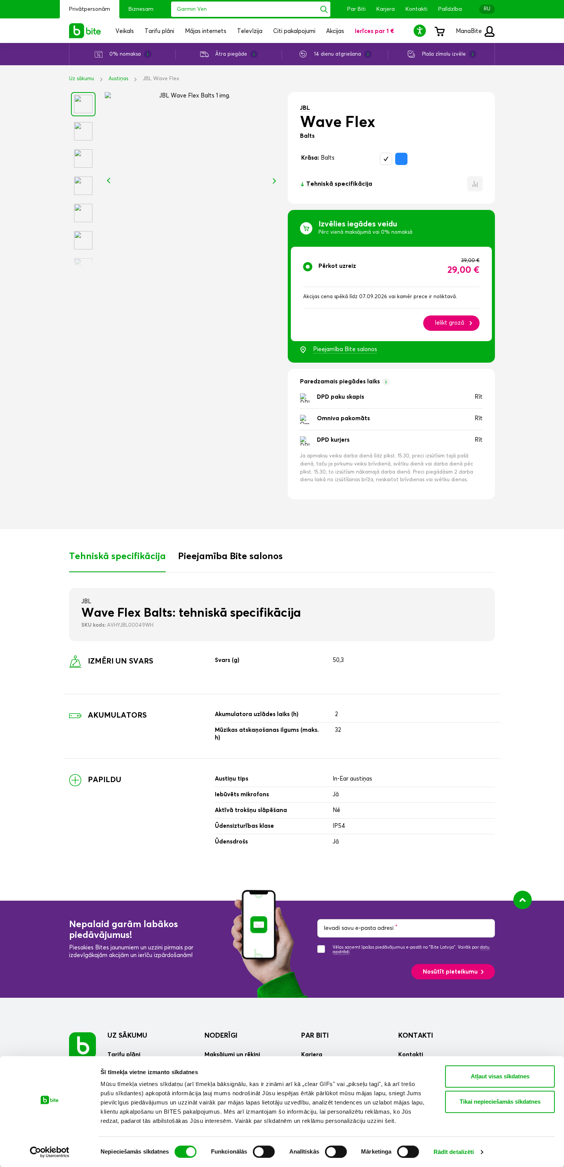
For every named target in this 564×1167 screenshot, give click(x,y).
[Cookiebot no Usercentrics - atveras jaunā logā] (49, 1152)
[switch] (264, 1152)
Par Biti (356, 9)
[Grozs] (439, 30)
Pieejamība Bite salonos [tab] (230, 556)
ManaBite (469, 31)
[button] (421, 30)
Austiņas (118, 78)
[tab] (391, 294)
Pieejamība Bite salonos (345, 349)
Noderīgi (220, 1035)
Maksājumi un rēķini (232, 1055)
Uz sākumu (81, 78)
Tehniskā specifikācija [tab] (117, 556)
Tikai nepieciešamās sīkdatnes (500, 1101)
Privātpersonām (89, 9)
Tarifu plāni (123, 1055)
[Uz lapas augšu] (522, 900)
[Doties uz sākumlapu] (82, 1045)
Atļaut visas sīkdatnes (500, 1076)
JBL (305, 108)
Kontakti (416, 9)
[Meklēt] (324, 9)
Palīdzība (450, 9)
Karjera (385, 9)
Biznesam (141, 9)
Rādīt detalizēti (454, 1152)
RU (487, 9)
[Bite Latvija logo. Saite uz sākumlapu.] (85, 30)
